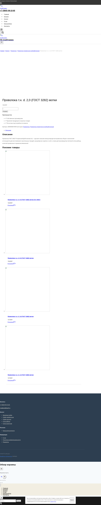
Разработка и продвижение (6, 456)
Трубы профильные (8, 417)
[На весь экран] (3, 480)
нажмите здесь (53, 501)
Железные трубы (7, 415)
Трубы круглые (7, 419)
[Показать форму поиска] (2, 32)
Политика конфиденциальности (12, 440)
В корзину (5, 111)
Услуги (6, 19)
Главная (6, 14)
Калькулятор (8, 24)
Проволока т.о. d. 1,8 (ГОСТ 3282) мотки (21, 316)
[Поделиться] (2, 480)
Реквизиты (6, 442)
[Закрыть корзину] (1, 469)
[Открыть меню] (1, 42)
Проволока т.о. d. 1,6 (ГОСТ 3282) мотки (21, 375)
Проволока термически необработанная (42, 127)
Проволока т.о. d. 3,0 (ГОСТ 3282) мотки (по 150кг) (24, 199)
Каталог (6, 16)
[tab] (43, 130)
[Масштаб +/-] (5, 480)
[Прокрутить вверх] (1, 477)
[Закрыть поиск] (1, 498)
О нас (5, 21)
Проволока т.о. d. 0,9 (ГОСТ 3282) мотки (21, 258)
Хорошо (72, 499)
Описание (8, 130)
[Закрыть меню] (0, 485)
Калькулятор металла (9, 430)
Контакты (7, 26)
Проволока (26, 127)
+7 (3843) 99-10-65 (7, 11)
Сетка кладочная (7, 423)
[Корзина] (1, 29)
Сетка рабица (6, 421)
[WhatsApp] (1, 3)
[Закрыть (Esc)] (0, 480)
